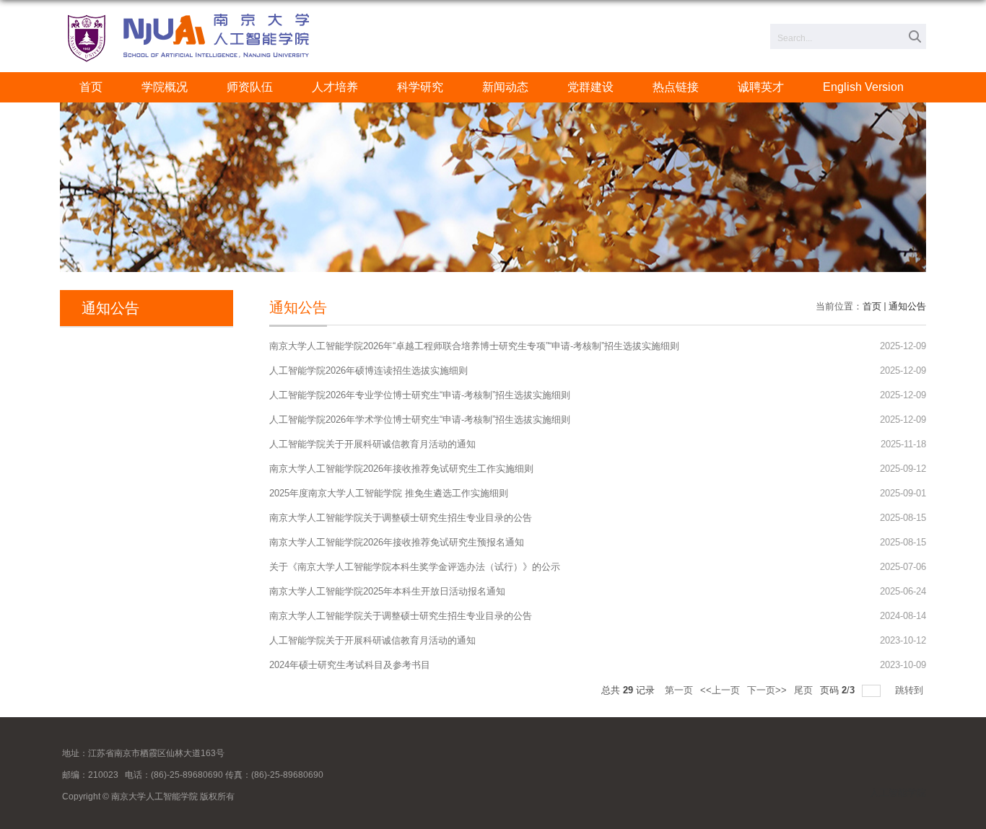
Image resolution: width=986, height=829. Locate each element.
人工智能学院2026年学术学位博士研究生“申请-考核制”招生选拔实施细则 (419, 419)
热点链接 (676, 87)
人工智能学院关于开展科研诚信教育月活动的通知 (372, 444)
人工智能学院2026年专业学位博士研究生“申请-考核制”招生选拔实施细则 (419, 395)
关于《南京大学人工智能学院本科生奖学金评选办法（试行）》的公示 (414, 566)
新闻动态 (505, 87)
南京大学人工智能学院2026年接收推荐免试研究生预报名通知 (396, 542)
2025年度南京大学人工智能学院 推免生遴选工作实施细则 (388, 493)
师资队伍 (250, 87)
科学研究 (420, 87)
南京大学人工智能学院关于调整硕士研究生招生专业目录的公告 (400, 517)
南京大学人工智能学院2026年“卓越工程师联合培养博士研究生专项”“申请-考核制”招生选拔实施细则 (474, 346)
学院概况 (164, 87)
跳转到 (910, 690)
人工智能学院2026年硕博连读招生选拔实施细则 (368, 370)
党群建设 (590, 87)
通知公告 (907, 306)
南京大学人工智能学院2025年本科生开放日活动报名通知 (387, 591)
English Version (863, 87)
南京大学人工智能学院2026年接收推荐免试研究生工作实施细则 (401, 468)
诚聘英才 (761, 87)
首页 (90, 87)
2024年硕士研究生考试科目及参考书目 (349, 664)
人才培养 (335, 87)
